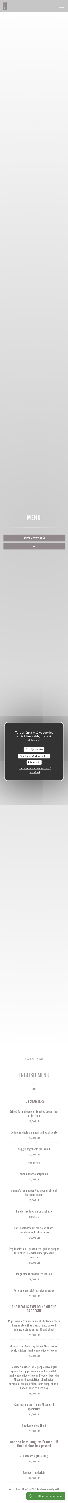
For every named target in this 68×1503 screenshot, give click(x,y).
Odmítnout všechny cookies (34, 755)
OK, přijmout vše (34, 749)
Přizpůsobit (34, 762)
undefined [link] (35, 772)
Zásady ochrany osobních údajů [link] (35, 768)
